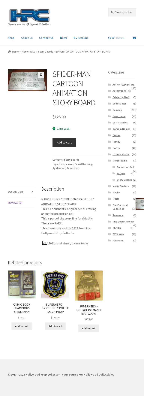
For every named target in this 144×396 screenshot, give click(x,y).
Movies (116, 192)
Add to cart (64, 142)
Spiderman (58, 168)
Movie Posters (120, 186)
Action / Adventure (123, 84)
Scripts (121, 173)
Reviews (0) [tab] (15, 202)
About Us (27, 38)
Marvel (69, 164)
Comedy (117, 110)
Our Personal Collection (120, 206)
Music (115, 198)
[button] (41, 75)
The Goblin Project (123, 221)
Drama (116, 135)
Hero (61, 164)
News (63, 38)
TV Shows (118, 234)
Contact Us (46, 38)
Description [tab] (15, 191)
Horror (116, 148)
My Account (81, 38)
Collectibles (119, 103)
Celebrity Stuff (120, 97)
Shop (11, 38)
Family (116, 141)
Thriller (116, 228)
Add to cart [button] (21, 326)
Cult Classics (120, 122)
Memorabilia (28, 51)
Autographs (119, 90)
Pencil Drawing (83, 164)
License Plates (120, 154)
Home (15, 51)
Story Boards (45, 51)
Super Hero (73, 168)
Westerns (117, 240)
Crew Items (118, 116)
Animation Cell (125, 167)
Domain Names (121, 129)
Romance (117, 215)
